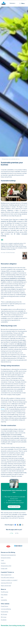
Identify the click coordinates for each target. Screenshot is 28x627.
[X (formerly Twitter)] (18, 525)
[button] (22, 3)
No (17, 533)
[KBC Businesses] (3, 3)
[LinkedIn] (20, 525)
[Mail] (22, 525)
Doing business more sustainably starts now (11, 159)
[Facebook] (15, 525)
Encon (2, 409)
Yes (12, 533)
